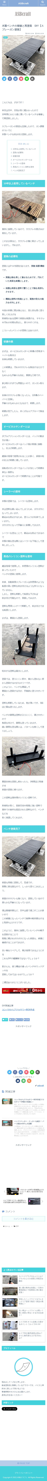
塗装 (27, 1019)
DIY (6, 1019)
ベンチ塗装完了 (19, 170)
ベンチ (20, 1019)
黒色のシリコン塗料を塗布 (23, 167)
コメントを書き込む (23, 1218)
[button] (42, 708)
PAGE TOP (24, 1463)
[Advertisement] (23, 90)
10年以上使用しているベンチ (24, 149)
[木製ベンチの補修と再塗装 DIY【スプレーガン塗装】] (15, 79)
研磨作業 (16, 156)
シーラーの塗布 (19, 163)
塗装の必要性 (18, 152)
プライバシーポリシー (23, 1473)
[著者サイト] (18, 1081)
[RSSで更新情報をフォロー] (29, 1081)
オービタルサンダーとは (22, 160)
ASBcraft (23, 3)
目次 (20, 144)
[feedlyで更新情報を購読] (23, 1081)
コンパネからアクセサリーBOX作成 (18, 1010)
